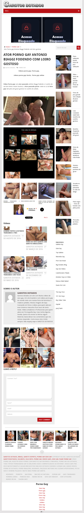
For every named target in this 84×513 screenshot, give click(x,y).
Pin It (45, 217)
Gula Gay (59, 248)
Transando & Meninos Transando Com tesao (12, 274)
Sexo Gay (42, 488)
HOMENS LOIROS (11, 477)
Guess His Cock (60, 285)
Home (8, 47)
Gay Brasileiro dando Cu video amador (35, 269)
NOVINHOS (9, 474)
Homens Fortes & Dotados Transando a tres (13, 232)
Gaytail (58, 304)
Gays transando (69, 474)
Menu (7, 11)
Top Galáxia (59, 252)
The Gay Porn (60, 292)
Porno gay (42, 490)
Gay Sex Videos (60, 269)
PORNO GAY (15, 47)
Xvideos (42, 500)
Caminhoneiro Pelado (62, 273)
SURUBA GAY (56, 474)
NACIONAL (28, 474)
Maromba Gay (60, 256)
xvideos (42, 502)
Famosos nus (25, 477)
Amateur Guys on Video (63, 277)
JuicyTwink (59, 308)
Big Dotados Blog (61, 265)
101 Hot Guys (60, 296)
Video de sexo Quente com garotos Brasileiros (36, 242)
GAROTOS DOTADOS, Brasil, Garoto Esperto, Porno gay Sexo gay (27, 457)
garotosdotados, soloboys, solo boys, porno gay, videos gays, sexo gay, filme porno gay (37, 459)
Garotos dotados (10, 67)
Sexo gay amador (51, 477)
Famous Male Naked (62, 281)
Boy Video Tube (61, 300)
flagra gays (23, 479)
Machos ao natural (42, 474)
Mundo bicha (37, 477)
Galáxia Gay (59, 244)
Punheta (19, 474)
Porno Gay (42, 495)
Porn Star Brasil (61, 261)
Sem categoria (65, 477)
